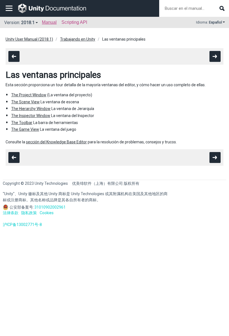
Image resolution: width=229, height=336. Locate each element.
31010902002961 (50, 207)
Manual (49, 22)
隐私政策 (29, 213)
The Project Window (28, 95)
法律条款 (10, 213)
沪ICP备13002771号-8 (22, 224)
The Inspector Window (30, 115)
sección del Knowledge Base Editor (56, 142)
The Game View (25, 129)
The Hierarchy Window (31, 108)
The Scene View (25, 102)
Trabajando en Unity (77, 39)
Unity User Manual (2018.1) (29, 39)
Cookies (47, 213)
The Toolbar (21, 122)
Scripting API (74, 22)
